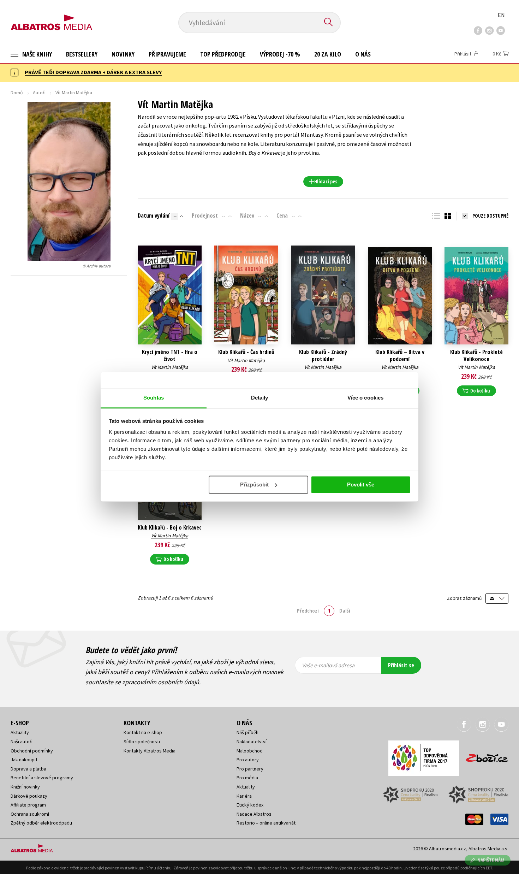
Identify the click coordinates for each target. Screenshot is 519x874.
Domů (17, 92)
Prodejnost (205, 215)
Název (247, 215)
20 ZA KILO (327, 54)
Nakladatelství (252, 741)
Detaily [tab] (259, 398)
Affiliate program (28, 805)
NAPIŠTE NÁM (491, 860)
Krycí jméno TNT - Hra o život (169, 355)
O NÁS (363, 54)
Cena (282, 215)
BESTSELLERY (81, 54)
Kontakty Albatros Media (149, 751)
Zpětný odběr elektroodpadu (41, 823)
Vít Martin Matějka (169, 367)
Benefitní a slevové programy (42, 777)
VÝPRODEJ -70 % (280, 54)
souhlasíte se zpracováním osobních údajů (142, 682)
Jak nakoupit (24, 759)
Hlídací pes (325, 181)
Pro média (247, 777)
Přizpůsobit (254, 485)
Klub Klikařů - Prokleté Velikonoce (476, 355)
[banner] (52, 16)
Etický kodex (250, 805)
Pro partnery (250, 769)
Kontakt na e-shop (143, 732)
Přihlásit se (401, 665)
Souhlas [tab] (153, 398)
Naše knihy (36, 54)
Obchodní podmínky (32, 751)
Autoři (39, 92)
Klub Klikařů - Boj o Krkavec (170, 527)
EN (501, 14)
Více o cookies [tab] (365, 398)
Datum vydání (153, 215)
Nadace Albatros (254, 814)
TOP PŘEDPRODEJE (223, 54)
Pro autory (248, 759)
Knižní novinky (25, 787)
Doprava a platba (28, 769)
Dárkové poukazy (29, 796)
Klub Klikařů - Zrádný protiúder (323, 355)
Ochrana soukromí (30, 814)
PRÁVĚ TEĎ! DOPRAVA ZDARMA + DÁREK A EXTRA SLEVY (93, 72)
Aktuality (20, 732)
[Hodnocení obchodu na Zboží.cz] (483, 756)
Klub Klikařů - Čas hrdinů (246, 352)
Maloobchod (250, 751)
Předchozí (308, 610)
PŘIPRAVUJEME (167, 54)
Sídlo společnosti (142, 741)
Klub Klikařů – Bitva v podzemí (399, 355)
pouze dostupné (490, 215)
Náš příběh (247, 732)
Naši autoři (21, 741)
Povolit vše (360, 485)
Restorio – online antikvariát (266, 823)
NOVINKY (123, 54)
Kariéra (244, 796)
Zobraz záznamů (465, 598)
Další (344, 610)
